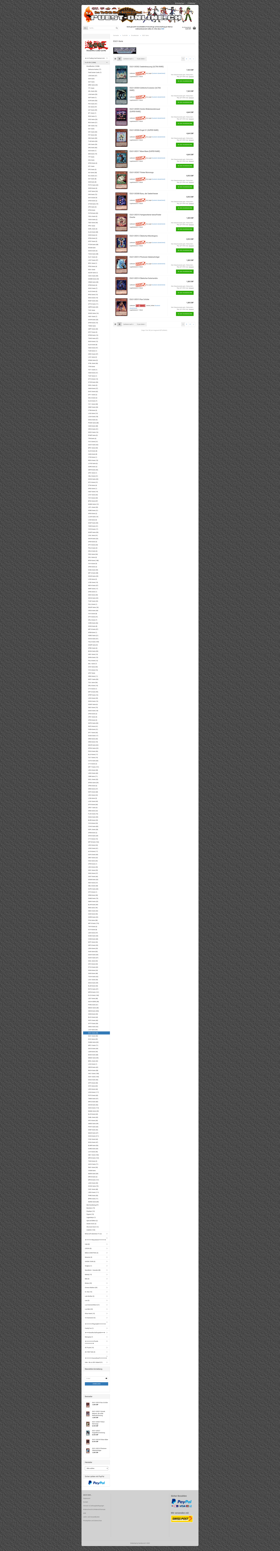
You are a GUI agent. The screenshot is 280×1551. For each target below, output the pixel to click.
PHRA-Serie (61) (93, 1005)
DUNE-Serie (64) (93, 1148)
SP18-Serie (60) (93, 804)
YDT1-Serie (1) (92, 370)
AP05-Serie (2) (92, 567)
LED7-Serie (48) (93, 998)
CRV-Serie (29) (92, 144)
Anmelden (97, 1384)
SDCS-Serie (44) (93, 1048)
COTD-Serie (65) (93, 761)
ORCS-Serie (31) (93, 429)
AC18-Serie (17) (93, 851)
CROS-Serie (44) (93, 610)
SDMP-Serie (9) (93, 645)
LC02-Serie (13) (93, 413)
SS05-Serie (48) (93, 973)
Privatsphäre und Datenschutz (92, 1520)
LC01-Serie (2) (92, 357)
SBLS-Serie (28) (93, 886)
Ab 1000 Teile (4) (90, 1352)
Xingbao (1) (88, 1266)
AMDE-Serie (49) (93, 1123)
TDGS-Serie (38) (93, 254)
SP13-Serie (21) (93, 482)
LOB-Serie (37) (92, 75)
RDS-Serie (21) (92, 122)
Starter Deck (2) (91, 1224)
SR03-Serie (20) (93, 739)
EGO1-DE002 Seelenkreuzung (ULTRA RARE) (147, 67)
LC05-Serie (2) (92, 579)
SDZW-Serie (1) (93, 272)
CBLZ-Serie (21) (93, 476)
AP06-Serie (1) (92, 592)
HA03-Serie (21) (93, 373)
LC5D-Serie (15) (93, 582)
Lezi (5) (87, 1300)
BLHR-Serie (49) (93, 904)
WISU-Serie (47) (93, 1142)
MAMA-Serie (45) (93, 1111)
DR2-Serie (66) (92, 147)
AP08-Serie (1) (92, 632)
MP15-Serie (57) (93, 629)
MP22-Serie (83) (93, 1101)
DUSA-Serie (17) (93, 735)
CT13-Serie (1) (92, 689)
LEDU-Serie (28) (93, 770)
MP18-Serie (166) (93, 842)
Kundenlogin (180, 3)
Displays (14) (91, 1211)
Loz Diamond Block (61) (92, 1305)
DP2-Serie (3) (92, 169)
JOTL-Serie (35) (93, 507)
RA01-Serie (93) (93, 1167)
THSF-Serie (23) (93, 601)
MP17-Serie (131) (93, 767)
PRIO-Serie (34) (93, 554)
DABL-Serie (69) (93, 1117)
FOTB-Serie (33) (93, 213)
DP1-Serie (91, 166)
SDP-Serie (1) (92, 97)
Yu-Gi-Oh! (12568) (90, 62)
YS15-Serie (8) (92, 613)
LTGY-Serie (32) (93, 495)
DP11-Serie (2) (92, 394)
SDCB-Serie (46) (93, 1105)
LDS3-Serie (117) (93, 1092)
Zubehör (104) (91, 1230)
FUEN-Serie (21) (93, 729)
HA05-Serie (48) (93, 426)
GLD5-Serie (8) (92, 451)
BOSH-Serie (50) (93, 651)
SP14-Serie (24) (93, 545)
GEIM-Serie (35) (93, 1014)
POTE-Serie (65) (93, 1095)
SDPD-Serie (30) (93, 723)
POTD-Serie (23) (93, 185)
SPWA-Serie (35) (93, 782)
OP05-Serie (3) (92, 720)
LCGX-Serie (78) (93, 416)
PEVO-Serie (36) (93, 751)
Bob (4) (87, 1279)
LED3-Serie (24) (93, 845)
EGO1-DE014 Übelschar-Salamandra (144, 278)
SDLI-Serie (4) (92, 557)
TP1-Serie (91, 88)
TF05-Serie (91, 366)
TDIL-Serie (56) (93, 682)
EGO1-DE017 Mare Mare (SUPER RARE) (145, 151)
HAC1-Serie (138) (93, 1073)
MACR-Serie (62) (93, 745)
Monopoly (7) (89, 1337)
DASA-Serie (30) (93, 817)
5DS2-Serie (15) (93, 298)
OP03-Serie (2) (92, 714)
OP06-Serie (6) (92, 786)
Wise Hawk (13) (90, 1313)
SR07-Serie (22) (93, 857)
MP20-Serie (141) (93, 992)
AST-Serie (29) (92, 110)
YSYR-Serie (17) (93, 529)
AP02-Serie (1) (92, 488)
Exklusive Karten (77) (94, 69)
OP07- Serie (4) (93, 807)
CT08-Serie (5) (92, 410)
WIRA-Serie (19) (93, 657)
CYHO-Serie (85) (93, 826)
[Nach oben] (274, 1547)
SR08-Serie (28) (93, 895)
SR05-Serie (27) (93, 789)
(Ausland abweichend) (158, 73)
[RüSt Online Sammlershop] (140, 14)
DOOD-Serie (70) (93, 1186)
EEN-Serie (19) (92, 154)
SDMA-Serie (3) (93, 360)
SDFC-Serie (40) (93, 1020)
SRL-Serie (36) (92, 91)
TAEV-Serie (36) (93, 222)
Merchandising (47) (93, 1205)
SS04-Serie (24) (93, 970)
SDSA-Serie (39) (93, 983)
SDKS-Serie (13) (93, 701)
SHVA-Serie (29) (93, 836)
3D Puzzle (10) (89, 1347)
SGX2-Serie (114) (93, 1108)
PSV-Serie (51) (92, 104)
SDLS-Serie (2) (92, 398)
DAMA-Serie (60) (93, 1042)
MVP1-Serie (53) (93, 679)
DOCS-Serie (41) (93, 639)
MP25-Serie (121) (93, 1180)
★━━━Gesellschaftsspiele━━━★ (95, 1332)
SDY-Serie (91, 82)
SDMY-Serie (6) (93, 704)
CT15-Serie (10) (93, 839)
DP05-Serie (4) (92, 163)
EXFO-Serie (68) (93, 792)
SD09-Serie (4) (92, 188)
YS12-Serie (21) (93, 441)
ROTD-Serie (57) (93, 989)
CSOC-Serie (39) (93, 276)
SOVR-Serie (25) (93, 319)
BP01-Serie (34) (93, 448)
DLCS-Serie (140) (93, 995)
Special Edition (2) (92, 1220)
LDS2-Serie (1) (92, 1064)
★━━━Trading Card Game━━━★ (95, 58)
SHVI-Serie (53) (93, 667)
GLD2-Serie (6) (92, 291)
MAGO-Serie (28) (93, 1008)
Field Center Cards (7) (95, 72)
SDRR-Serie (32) (93, 917)
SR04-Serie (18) (93, 742)
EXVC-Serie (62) (93, 391)
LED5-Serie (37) (93, 933)
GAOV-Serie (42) (93, 445)
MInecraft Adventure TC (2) (93, 1234)
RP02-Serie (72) (93, 294)
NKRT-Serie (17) (93, 588)
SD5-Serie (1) (92, 150)
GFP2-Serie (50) (93, 1083)
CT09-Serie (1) (92, 457)
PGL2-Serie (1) (92, 604)
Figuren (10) (90, 1214)
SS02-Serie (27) (93, 873)
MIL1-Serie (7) (92, 663)
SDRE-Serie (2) (92, 466)
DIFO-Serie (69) (93, 1086)
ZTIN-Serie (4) (92, 485)
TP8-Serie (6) (92, 438)
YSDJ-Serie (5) (92, 216)
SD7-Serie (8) (92, 179)
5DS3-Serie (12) (93, 341)
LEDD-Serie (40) (93, 773)
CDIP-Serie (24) (93, 191)
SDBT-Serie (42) (93, 1130)
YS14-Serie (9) (92, 563)
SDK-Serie (91, 79)
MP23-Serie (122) (93, 1158)
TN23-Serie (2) (92, 1161)
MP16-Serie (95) (93, 692)
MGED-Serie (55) (93, 1058)
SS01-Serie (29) (93, 870)
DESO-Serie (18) (93, 710)
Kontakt (85, 1502)
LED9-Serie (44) (93, 1089)
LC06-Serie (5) (92, 798)
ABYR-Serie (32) (93, 470)
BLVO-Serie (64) (93, 1017)
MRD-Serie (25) (93, 85)
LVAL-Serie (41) (93, 535)
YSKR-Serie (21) (93, 526)
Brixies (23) (88, 1283)
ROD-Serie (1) (92, 116)
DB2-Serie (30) (92, 138)
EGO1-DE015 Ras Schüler (139, 299)
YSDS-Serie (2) (92, 219)
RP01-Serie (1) (92, 263)
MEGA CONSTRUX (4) (91, 1253)
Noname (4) (88, 1257)
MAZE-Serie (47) (93, 1133)
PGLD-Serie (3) (92, 548)
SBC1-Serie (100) (93, 1155)
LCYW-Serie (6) (93, 463)
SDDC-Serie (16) (93, 432)
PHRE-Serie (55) (93, 1195)
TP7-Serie (91, 157)
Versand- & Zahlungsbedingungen (93, 1506)
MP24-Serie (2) (92, 1177)
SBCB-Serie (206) (93, 1011)
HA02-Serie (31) (93, 348)
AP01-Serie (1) (92, 473)
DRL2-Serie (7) (92, 620)
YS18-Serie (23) (93, 823)
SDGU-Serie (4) (93, 420)
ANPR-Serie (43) (93, 307)
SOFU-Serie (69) (93, 854)
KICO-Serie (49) (93, 1039)
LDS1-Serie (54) (93, 979)
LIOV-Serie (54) (93, 1030)
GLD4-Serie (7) (92, 401)
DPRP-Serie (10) (93, 695)
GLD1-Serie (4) (92, 257)
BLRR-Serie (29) (93, 820)
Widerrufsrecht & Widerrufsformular (94, 1509)
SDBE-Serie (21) (93, 510)
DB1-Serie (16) (92, 126)
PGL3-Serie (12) (93, 660)
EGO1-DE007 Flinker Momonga (142, 172)
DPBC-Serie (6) (92, 648)
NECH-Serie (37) (93, 585)
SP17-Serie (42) (93, 732)
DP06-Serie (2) (92, 238)
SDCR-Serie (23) (93, 538)
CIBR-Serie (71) (93, 776)
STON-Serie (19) (93, 204)
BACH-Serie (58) (93, 1070)
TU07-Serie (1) (92, 376)
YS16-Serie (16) (93, 670)
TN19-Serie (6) (92, 926)
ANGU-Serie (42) (93, 1026)
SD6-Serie (91, 160)
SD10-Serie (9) (92, 197)
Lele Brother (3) (89, 1296)
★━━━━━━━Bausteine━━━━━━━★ (95, 1240)
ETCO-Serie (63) (93, 967)
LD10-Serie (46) (93, 1152)
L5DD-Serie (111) (93, 1192)
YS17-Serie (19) (93, 757)
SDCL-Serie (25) (93, 779)
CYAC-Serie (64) (93, 1139)
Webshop (133, 1543)
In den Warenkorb (185, 81)
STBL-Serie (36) (93, 363)
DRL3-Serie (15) (93, 685)
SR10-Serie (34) (93, 964)
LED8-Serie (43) (93, 1051)
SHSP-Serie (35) (93, 523)
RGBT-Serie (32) (93, 301)
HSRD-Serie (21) (93, 635)
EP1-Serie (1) (92, 113)
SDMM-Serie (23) (93, 279)
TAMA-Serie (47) (93, 1098)
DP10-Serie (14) (93, 379)
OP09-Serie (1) (92, 864)
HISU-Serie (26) (93, 861)
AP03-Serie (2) (92, 513)
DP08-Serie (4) (92, 285)
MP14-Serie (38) (93, 573)
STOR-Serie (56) (93, 382)
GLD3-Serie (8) (92, 344)
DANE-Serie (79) (93, 898)
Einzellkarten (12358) (93, 66)
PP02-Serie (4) (92, 266)
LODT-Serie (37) (93, 260)
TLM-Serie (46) (92, 141)
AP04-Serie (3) (92, 541)
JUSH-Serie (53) (93, 1183)
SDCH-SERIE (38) (93, 1001)
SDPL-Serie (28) (93, 829)
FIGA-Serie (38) (93, 920)
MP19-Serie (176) (93, 923)
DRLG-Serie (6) (92, 551)
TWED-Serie (92, 326)
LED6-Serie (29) (93, 948)
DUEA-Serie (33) (93, 570)
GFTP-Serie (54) (93, 1023)
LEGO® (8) (88, 1248)
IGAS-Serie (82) (93, 951)
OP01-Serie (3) (92, 717)
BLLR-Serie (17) (93, 754)
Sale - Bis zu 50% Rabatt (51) (94, 1362)
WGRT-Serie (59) (93, 532)
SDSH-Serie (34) (93, 955)
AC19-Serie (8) (92, 929)
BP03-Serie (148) (93, 560)
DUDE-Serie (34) (93, 936)
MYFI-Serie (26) (93, 942)
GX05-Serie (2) (92, 235)
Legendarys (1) (91, 1217)
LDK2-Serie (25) (93, 698)
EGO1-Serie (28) (93, 1033)
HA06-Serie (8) (92, 454)
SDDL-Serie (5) (92, 385)
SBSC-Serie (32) (93, 911)
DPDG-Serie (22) (93, 748)
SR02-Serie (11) (93, 676)
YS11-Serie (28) (93, 404)
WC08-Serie (91, 248)
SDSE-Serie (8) (92, 626)
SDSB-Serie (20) (93, 879)
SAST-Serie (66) (93, 876)
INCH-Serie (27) (93, 883)
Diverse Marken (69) (91, 1287)
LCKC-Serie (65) (93, 801)
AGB (84, 1513)
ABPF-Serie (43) (93, 329)
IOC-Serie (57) (92, 107)
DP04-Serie (91, 210)
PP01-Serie (91, 226)
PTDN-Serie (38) (93, 244)
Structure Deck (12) (93, 1227)
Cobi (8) (87, 1244)
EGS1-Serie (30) (93, 1036)
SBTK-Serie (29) (93, 945)
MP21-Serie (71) (93, 1045)
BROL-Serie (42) (93, 1061)
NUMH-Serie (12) (93, 504)
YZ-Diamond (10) (90, 1318)
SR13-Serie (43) (93, 1120)
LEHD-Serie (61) (93, 848)
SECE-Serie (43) (93, 595)
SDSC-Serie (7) (92, 288)
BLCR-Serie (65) (93, 1114)
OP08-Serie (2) (92, 832)
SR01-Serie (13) (93, 654)
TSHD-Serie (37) (93, 338)
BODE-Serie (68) (93, 1055)
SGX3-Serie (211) (93, 1136)
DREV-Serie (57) (93, 354)
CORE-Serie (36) (93, 623)
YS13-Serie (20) (93, 498)
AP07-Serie (91, 673)
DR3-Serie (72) (92, 194)
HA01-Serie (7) (92, 316)
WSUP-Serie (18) (93, 607)
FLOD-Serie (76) (93, 814)
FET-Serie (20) (92, 135)
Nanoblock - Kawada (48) (93, 1270)
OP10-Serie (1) (92, 892)
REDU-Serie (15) (93, 460)
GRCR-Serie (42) (93, 1067)
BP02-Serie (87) (93, 501)
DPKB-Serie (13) (93, 335)
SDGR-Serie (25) (93, 576)
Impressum (86, 1498)
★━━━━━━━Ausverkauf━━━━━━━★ (96, 1358)
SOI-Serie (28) (92, 172)
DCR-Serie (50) (92, 100)
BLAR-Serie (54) (93, 986)
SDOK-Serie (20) (93, 479)
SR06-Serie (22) (93, 811)
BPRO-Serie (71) (93, 1199)
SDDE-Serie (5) (92, 251)
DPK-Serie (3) (92, 207)
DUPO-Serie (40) (93, 889)
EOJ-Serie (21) (92, 176)
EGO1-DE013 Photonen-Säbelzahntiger (144, 257)
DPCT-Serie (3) (92, 332)
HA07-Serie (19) (93, 491)
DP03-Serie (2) (92, 201)
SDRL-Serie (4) (92, 229)
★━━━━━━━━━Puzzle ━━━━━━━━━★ (91, 1342)
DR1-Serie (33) (92, 132)
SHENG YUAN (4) (90, 1261)
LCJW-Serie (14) (93, 517)
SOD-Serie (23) (92, 119)
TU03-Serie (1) (92, 351)
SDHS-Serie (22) (93, 598)
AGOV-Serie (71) (93, 1164)
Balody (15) (88, 1274)
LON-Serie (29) (92, 94)
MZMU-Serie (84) (93, 1202)
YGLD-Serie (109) (93, 642)
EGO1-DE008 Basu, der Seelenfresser (144, 194)
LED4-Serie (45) (93, 867)
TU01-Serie (91, 310)
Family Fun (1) (89, 1328)
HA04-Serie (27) (93, 388)
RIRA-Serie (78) (93, 908)
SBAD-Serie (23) (93, 901)
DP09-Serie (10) (93, 323)
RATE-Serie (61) (93, 726)
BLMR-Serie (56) (93, 1145)
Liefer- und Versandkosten (91, 1517)
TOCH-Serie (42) (93, 976)
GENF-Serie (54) (93, 407)
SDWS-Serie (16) (93, 313)
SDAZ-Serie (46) (93, 1080)
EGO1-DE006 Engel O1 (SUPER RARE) (144, 130)
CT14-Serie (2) (92, 764)
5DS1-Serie (91, 269)
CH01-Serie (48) (93, 1189)
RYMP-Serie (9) (93, 435)
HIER (162, 29)
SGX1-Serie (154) (93, 1077)
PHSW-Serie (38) (93, 423)
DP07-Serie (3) (92, 241)
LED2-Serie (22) (93, 795)
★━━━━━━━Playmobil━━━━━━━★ (95, 1324)
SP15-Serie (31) (93, 617)
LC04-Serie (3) (92, 520)
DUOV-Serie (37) (93, 958)
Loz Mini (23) (89, 1309)
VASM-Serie (92, 1170)
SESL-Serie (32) (93, 961)
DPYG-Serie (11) (93, 304)
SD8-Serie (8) (92, 182)
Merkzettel (192, 3)
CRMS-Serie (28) (93, 282)
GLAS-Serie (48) (93, 232)
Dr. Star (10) (88, 1292)
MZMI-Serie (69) (93, 1173)
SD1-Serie (91, 129)
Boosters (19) (91, 1208)
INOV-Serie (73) (93, 707)
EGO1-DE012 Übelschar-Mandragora (144, 236)
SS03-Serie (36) (93, 914)
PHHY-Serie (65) (93, 1127)
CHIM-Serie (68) (93, 939)
